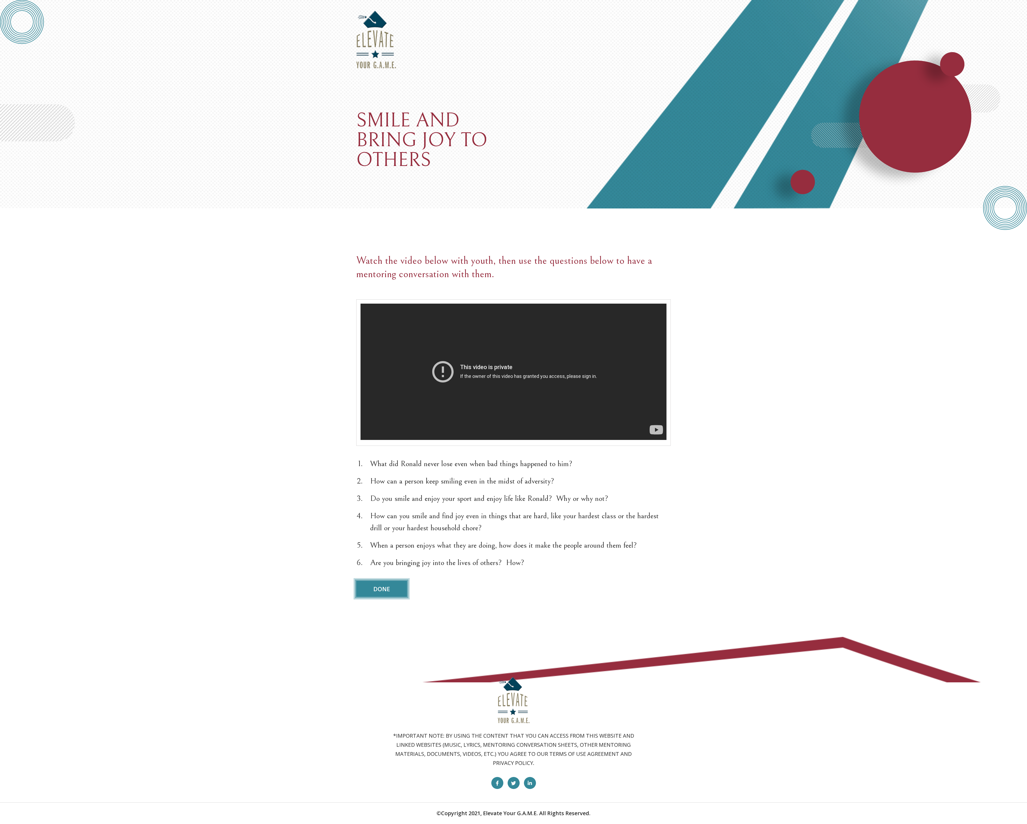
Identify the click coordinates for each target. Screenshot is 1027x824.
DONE (381, 589)
